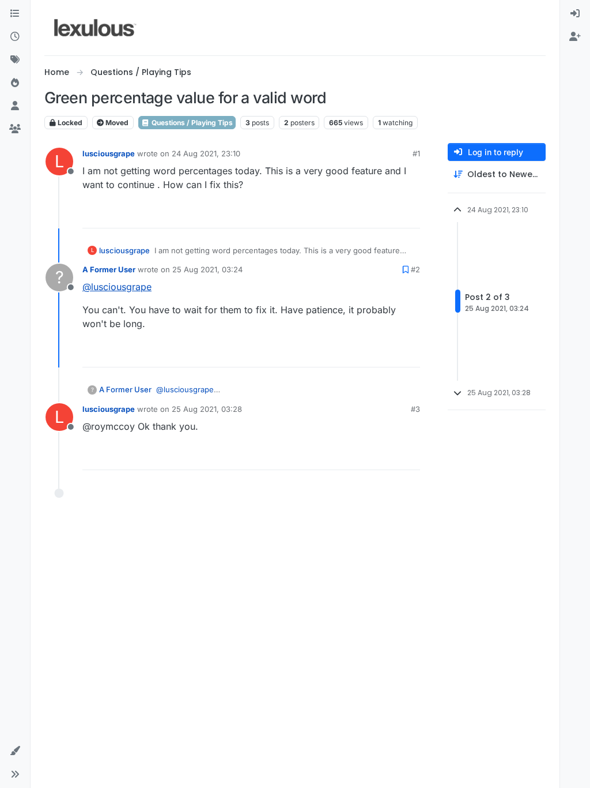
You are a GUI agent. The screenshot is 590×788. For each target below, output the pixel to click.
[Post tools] (410, 214)
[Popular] (15, 83)
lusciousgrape (108, 153)
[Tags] (15, 60)
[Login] (575, 14)
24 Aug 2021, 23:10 (206, 153)
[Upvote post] (367, 214)
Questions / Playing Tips (191, 122)
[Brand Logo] (95, 28)
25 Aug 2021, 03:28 (207, 409)
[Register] (575, 37)
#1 (416, 153)
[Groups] (15, 129)
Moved (116, 122)
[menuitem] (575, 14)
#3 (415, 409)
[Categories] (15, 14)
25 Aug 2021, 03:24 (207, 269)
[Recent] (15, 37)
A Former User (108, 269)
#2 (415, 269)
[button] (15, 751)
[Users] (15, 106)
